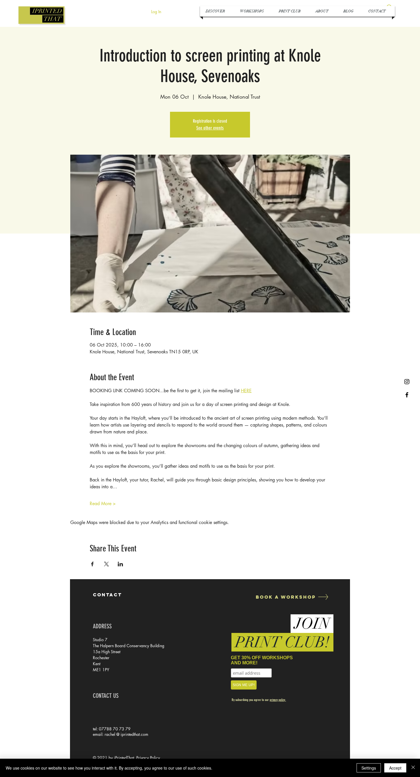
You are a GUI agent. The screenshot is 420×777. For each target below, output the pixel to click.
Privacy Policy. (148, 757)
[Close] (413, 767)
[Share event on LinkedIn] (120, 564)
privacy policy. (278, 700)
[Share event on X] (106, 564)
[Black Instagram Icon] (406, 381)
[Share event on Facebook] (92, 564)
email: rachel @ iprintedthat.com (120, 734)
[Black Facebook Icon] (406, 394)
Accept (395, 768)
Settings (368, 768)
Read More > (103, 504)
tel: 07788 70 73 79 (112, 729)
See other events (210, 128)
